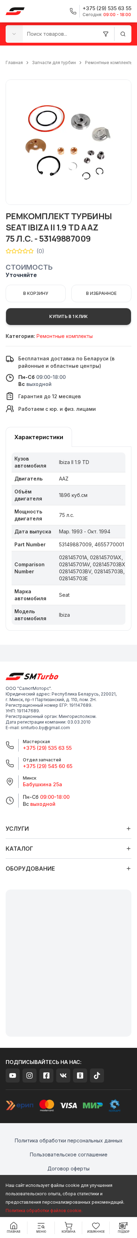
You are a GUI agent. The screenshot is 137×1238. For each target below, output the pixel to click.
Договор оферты (68, 1168)
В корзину (35, 293)
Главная (14, 62)
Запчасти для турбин (54, 62)
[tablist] (39, 437)
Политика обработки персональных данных (69, 1140)
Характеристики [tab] (38, 437)
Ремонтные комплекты (109, 62)
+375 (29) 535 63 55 (47, 748)
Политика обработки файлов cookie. (44, 1210)
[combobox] (14, 33)
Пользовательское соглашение (68, 1154)
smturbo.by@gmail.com (45, 727)
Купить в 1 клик (68, 316)
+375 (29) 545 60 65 (47, 766)
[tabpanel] (68, 539)
